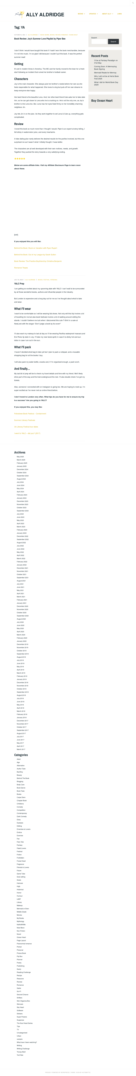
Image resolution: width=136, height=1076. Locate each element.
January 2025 (21, 466)
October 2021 (21, 574)
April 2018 (20, 708)
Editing (19, 826)
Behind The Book (23, 778)
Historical (20, 889)
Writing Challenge (23, 1048)
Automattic (86, 1072)
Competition (21, 810)
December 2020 (22, 606)
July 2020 (20, 622)
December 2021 (22, 568)
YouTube (20, 1055)
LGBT (19, 899)
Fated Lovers (21, 848)
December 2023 (22, 501)
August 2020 (21, 619)
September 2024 (23, 476)
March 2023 (21, 526)
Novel (19, 934)
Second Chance (22, 994)
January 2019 (21, 679)
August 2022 (21, 542)
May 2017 (20, 743)
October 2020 (21, 612)
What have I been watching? (27, 1042)
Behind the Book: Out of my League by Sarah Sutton (35, 254)
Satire (19, 988)
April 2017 (20, 746)
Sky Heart (20, 1007)
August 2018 (21, 695)
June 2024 (20, 485)
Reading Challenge (24, 972)
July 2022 (20, 546)
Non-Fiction (21, 931)
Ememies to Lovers (23, 829)
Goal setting (21, 877)
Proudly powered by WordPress (57, 1072)
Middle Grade (21, 912)
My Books (20, 918)
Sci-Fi (19, 991)
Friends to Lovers (23, 867)
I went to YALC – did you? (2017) (27, 433)
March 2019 (21, 673)
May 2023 (20, 520)
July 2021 (20, 584)
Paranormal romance (24, 943)
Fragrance (20, 864)
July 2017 (20, 736)
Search (94, 37)
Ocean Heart (21, 937)
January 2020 (21, 641)
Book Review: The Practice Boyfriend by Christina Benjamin (38, 261)
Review (58, 35)
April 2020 (20, 631)
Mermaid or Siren (23, 908)
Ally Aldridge (45, 14)
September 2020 (23, 616)
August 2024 (21, 479)
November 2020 (22, 609)
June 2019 (20, 663)
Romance (64, 35)
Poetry (19, 963)
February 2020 (22, 638)
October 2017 (21, 727)
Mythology (20, 921)
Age (18, 762)
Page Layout (21, 940)
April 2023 (20, 523)
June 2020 (20, 625)
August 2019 (21, 657)
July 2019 (20, 660)
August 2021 (21, 581)
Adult (19, 759)
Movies (19, 915)
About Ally (106, 14)
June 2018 (20, 701)
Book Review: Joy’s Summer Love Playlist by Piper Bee (39, 38)
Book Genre (44, 35)
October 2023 (21, 507)
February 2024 (22, 495)
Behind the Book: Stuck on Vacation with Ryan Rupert (35, 248)
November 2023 (22, 504)
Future (19, 870)
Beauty (19, 775)
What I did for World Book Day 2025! (106, 83)
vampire (20, 1039)
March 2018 (21, 711)
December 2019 (22, 644)
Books (80, 14)
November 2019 (22, 647)
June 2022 (20, 549)
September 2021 (23, 577)
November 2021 (22, 571)
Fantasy (19, 845)
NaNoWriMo (21, 924)
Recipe (19, 975)
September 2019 (23, 654)
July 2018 (20, 698)
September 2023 (23, 511)
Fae (18, 839)
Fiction (19, 854)
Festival (46, 280)
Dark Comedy (22, 816)
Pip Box (19, 956)
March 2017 (21, 749)
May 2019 (20, 666)
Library (19, 902)
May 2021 (20, 590)
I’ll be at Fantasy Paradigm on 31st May (106, 61)
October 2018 (21, 689)
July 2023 (20, 514)
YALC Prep (19, 283)
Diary (19, 819)
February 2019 (22, 676)
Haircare (20, 883)
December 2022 (22, 536)
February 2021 (22, 600)
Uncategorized (22, 1033)
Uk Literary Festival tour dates (26, 426)
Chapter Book (22, 800)
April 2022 (20, 555)
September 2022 (23, 539)
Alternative (20, 765)
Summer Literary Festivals (24, 420)
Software (20, 1010)
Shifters (19, 998)
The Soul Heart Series (25, 1023)
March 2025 (21, 460)
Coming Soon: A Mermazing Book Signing (105, 67)
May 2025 (20, 456)
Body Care (20, 784)
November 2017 (22, 724)
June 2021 (20, 587)
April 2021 (20, 593)
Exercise (20, 835)
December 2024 (22, 469)
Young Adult (73, 35)
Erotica (19, 832)
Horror (19, 893)
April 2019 (20, 670)
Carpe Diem (21, 797)
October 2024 (21, 472)
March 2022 (21, 558)
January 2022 (21, 565)
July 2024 (20, 482)
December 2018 (22, 682)
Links (119, 14)
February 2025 (22, 463)
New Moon (20, 928)
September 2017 (23, 730)
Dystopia (20, 823)
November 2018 (22, 685)
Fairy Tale (20, 842)
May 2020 (20, 628)
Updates (92, 14)
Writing (19, 1045)
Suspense (20, 1020)
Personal (53, 280)
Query (19, 969)
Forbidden (20, 858)
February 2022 (22, 561)
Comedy (20, 807)
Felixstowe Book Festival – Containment (30, 413)
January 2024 (21, 498)
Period (19, 947)
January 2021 (21, 603)
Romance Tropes (21, 267)
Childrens (20, 804)
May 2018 (20, 705)
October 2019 (21, 650)
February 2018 (22, 714)
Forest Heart (21, 861)
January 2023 (21, 533)
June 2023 (20, 517)
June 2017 (20, 740)
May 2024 (20, 488)
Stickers (20, 1013)
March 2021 (21, 596)
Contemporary (22, 813)
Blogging (20, 781)
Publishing (20, 966)
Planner (19, 959)
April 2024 (20, 491)
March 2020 (21, 635)
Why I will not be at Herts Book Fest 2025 (106, 77)
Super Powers (22, 1017)
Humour (20, 896)
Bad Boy (20, 772)
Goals (19, 880)
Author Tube (21, 769)
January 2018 (21, 717)
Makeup (20, 905)
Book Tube (20, 791)
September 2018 (23, 692)
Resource (20, 978)
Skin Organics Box (23, 1001)
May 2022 (20, 552)
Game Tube (21, 874)
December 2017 (22, 720)
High (18, 886)
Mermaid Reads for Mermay (105, 72)
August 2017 (21, 733)
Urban (19, 1036)
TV (18, 1029)
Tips (18, 1026)
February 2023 (22, 530)
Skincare (20, 1004)
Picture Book (21, 953)
